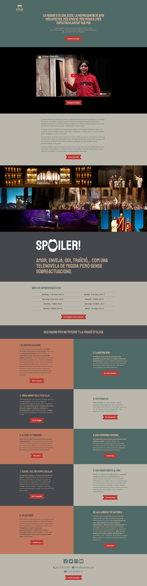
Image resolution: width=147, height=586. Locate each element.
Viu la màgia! (36, 420)
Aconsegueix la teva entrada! (74, 317)
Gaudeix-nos (37, 542)
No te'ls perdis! (110, 417)
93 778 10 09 (63, 567)
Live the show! (110, 497)
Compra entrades (73, 39)
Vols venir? (37, 456)
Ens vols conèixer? (110, 373)
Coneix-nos (110, 456)
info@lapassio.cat (84, 567)
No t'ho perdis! (37, 496)
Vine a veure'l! (37, 381)
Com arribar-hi (75, 571)
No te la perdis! (73, 157)
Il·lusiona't (110, 546)
